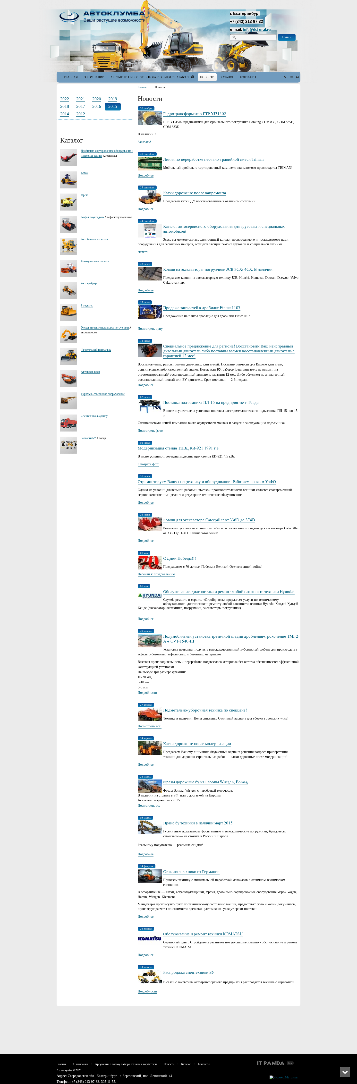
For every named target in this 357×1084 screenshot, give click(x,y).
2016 (96, 106)
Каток (84, 173)
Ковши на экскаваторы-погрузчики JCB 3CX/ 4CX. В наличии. (218, 269)
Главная (142, 87)
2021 (80, 98)
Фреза (84, 195)
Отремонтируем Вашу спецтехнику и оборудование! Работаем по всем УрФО (207, 481)
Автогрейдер (89, 283)
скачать (143, 251)
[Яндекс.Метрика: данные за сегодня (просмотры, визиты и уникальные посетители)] (284, 1077)
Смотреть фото (148, 464)
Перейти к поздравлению (156, 574)
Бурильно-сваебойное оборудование (103, 394)
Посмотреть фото (150, 430)
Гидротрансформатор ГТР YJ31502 (194, 113)
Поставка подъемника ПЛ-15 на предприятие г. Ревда (211, 402)
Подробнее (145, 175)
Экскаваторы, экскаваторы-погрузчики (105, 327)
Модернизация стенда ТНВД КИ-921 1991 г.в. (179, 448)
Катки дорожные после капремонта (194, 192)
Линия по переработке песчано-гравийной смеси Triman (213, 159)
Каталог (186, 1064)
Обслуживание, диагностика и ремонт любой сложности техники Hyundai (229, 591)
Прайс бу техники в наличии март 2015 (198, 823)
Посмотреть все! (150, 726)
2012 (80, 113)
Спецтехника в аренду (94, 416)
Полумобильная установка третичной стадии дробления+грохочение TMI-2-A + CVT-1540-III (231, 638)
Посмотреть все (149, 805)
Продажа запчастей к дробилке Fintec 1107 (201, 307)
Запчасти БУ (88, 438)
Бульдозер (87, 305)
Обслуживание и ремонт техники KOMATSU (203, 934)
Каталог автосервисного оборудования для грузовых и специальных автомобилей (224, 228)
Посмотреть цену (150, 328)
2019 (112, 98)
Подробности (147, 692)
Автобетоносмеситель (94, 239)
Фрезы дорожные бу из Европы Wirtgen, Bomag (205, 782)
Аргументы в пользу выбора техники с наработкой (126, 1064)
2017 (80, 106)
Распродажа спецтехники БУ (188, 972)
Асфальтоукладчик (92, 217)
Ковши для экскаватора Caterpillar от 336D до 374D (209, 520)
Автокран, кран (90, 371)
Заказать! (144, 141)
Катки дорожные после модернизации (197, 743)
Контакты (204, 1064)
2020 (96, 98)
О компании (80, 1064)
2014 (64, 113)
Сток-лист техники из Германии (191, 871)
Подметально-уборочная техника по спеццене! (205, 710)
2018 (64, 106)
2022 (64, 98)
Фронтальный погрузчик (96, 349)
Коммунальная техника (95, 261)
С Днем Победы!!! (179, 558)
